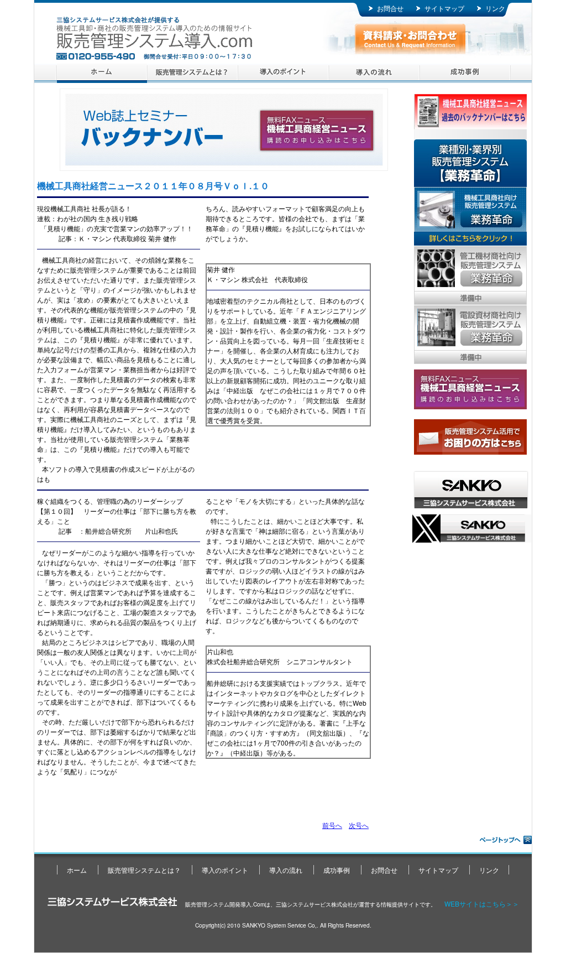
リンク (495, 8)
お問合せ (390, 8)
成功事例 (465, 73)
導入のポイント (283, 73)
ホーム (102, 73)
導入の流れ (374, 73)
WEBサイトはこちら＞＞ (481, 903)
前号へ (332, 825)
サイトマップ (444, 8)
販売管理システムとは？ (193, 73)
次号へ (359, 825)
